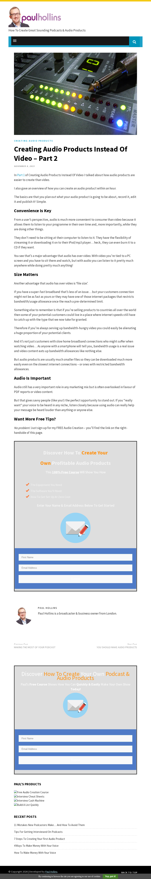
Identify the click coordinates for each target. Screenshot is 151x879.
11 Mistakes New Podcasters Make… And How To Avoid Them (49, 825)
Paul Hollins (47, 608)
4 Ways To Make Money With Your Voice (36, 845)
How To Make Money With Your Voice (35, 852)
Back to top (129, 872)
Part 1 (21, 175)
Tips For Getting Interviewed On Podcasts (38, 832)
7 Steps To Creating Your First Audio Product (39, 839)
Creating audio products (33, 140)
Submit (75, 579)
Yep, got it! (110, 876)
